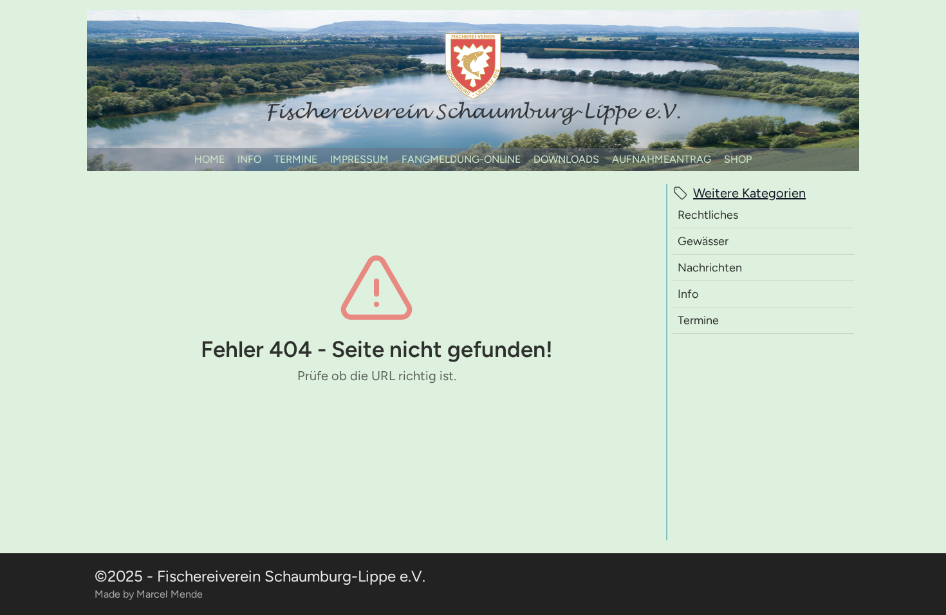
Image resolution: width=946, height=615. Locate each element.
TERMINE (295, 159)
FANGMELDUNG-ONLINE (461, 159)
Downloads (566, 159)
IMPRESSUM (359, 159)
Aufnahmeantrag (661, 159)
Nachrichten (710, 268)
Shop (738, 159)
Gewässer (703, 241)
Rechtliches (708, 215)
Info (688, 294)
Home (209, 159)
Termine (698, 320)
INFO (249, 159)
